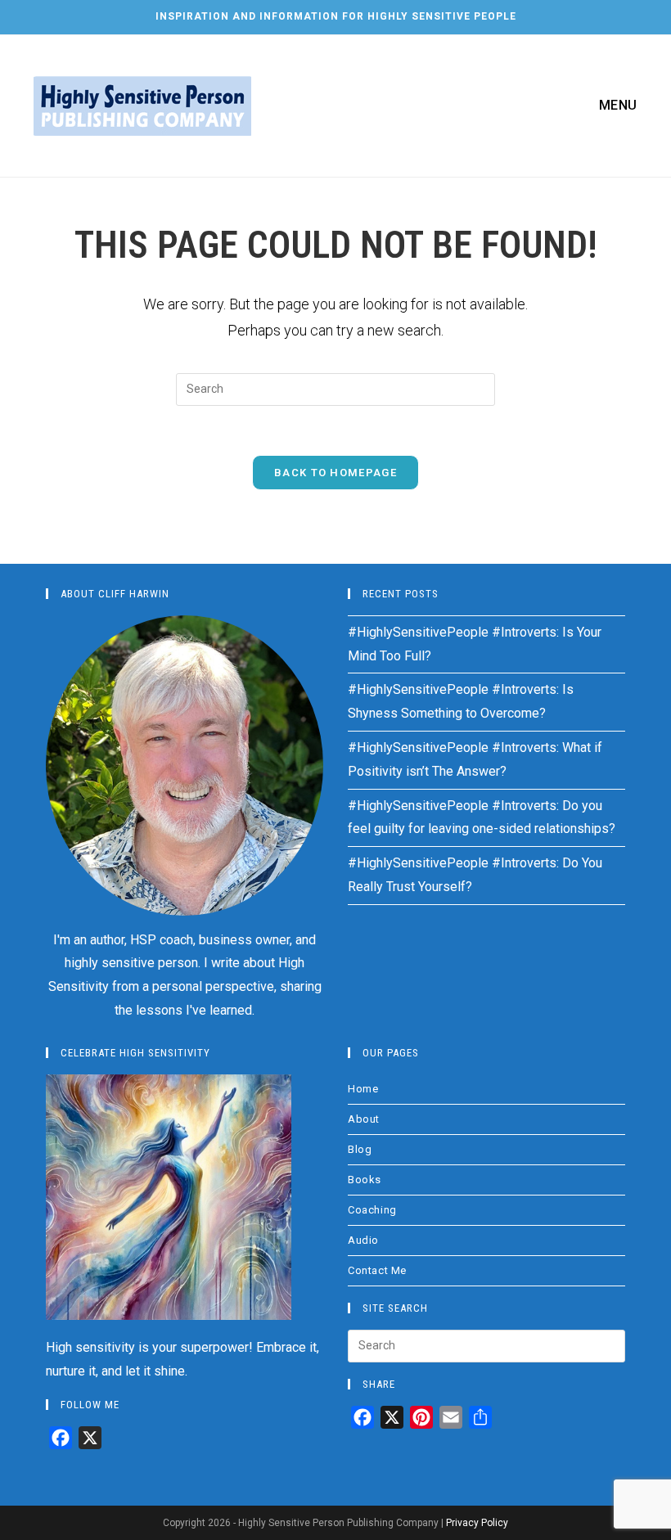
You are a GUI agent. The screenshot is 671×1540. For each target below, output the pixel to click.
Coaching (372, 1210)
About (364, 1119)
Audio (363, 1240)
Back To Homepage (335, 472)
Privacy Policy (477, 1523)
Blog (360, 1149)
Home (363, 1089)
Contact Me (377, 1270)
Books (364, 1179)
